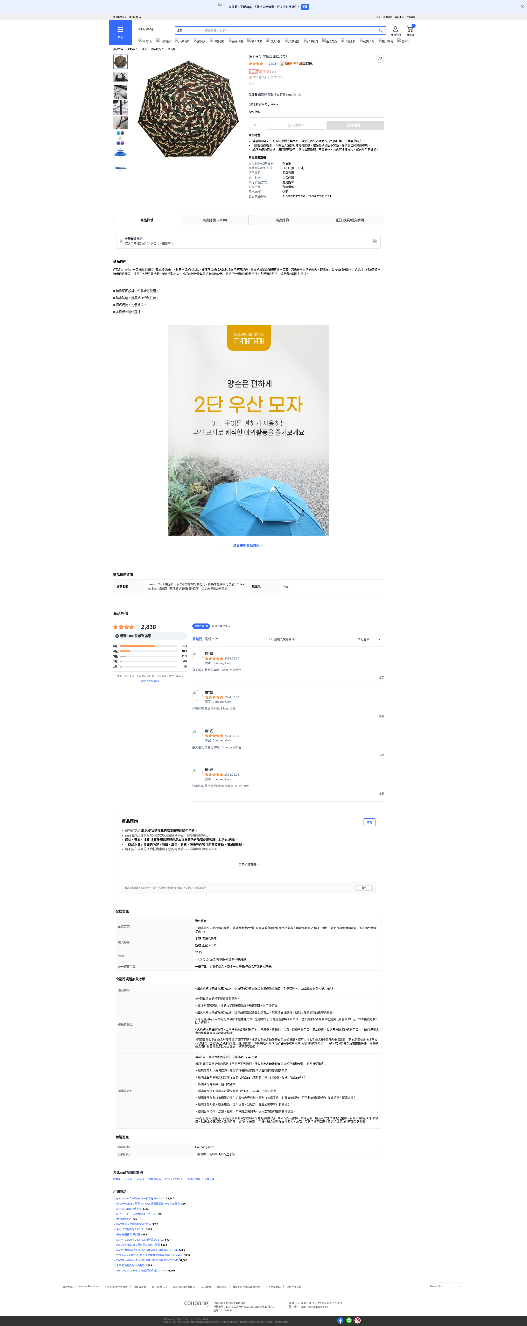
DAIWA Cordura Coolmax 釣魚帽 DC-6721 (140, 1239)
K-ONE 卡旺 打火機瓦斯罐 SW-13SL (136, 1214)
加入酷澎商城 (273, 1287)
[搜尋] (381, 30)
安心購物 (206, 1287)
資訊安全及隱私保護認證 (246, 1287)
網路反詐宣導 (294, 1287)
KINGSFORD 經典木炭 (128, 1208)
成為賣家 (410, 17)
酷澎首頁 (118, 49)
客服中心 (399, 17)
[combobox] (369, 639)
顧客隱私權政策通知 (184, 1287)
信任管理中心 (159, 1287)
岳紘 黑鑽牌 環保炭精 (128, 1234)
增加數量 (263, 127)
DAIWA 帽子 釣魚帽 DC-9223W (133, 1224)
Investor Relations (89, 1286)
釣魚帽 (171, 49)
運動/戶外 (132, 49)
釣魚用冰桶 (154, 1179)
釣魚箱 (117, 1179)
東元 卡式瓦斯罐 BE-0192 (130, 1229)
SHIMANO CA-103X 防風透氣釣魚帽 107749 (141, 1270)
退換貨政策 (140, 1287)
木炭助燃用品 (123, 1219)
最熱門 (197, 639)
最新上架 (211, 639)
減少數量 (263, 123)
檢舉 (364, 888)
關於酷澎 (68, 1287)
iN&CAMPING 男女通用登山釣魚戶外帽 (138, 1244)
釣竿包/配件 (157, 49)
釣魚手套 (210, 1179)
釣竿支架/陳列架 (174, 1179)
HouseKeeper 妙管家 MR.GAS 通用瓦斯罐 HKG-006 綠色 (148, 1203)
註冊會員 (387, 17)
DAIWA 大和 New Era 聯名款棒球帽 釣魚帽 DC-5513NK (147, 1250)
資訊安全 (222, 1287)
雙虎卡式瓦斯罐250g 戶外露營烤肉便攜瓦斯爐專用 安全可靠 (149, 1255)
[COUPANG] (196, 1304)
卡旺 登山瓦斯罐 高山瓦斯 (130, 1265)
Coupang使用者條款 (116, 1287)
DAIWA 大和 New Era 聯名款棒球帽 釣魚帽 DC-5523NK (147, 1260)
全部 (179, 30)
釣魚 (144, 49)
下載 (304, 6)
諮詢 (369, 822)
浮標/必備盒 (193, 1179)
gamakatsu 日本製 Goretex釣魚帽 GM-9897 (140, 1198)
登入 (378, 17)
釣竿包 (128, 1179)
